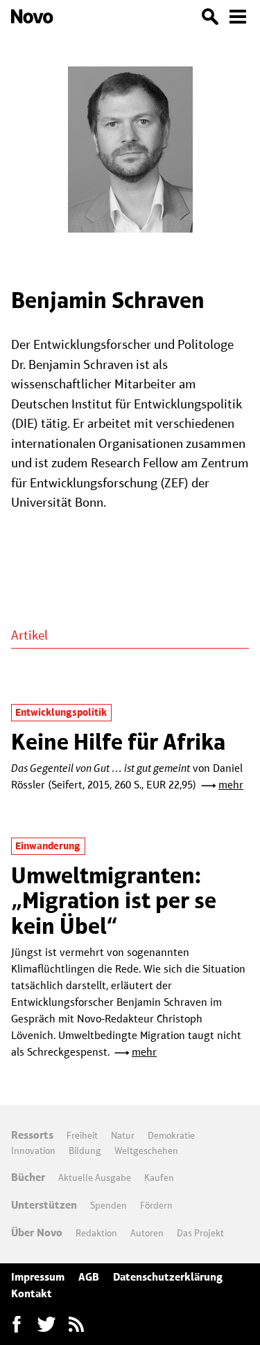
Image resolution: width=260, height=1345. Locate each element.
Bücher (28, 1177)
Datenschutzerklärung (168, 1276)
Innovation (33, 1150)
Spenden (108, 1205)
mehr (230, 784)
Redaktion (96, 1232)
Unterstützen (44, 1204)
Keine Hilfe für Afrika (118, 741)
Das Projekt (200, 1232)
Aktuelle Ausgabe (94, 1177)
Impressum (37, 1276)
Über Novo (36, 1232)
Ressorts (32, 1134)
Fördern (156, 1205)
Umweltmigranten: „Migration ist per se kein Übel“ (113, 900)
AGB (88, 1276)
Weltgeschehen (146, 1150)
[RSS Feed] (76, 1324)
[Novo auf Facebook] (17, 1324)
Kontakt (31, 1293)
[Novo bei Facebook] (46, 1324)
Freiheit (82, 1135)
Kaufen (159, 1177)
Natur (123, 1135)
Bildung (85, 1150)
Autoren (147, 1232)
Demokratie (171, 1135)
